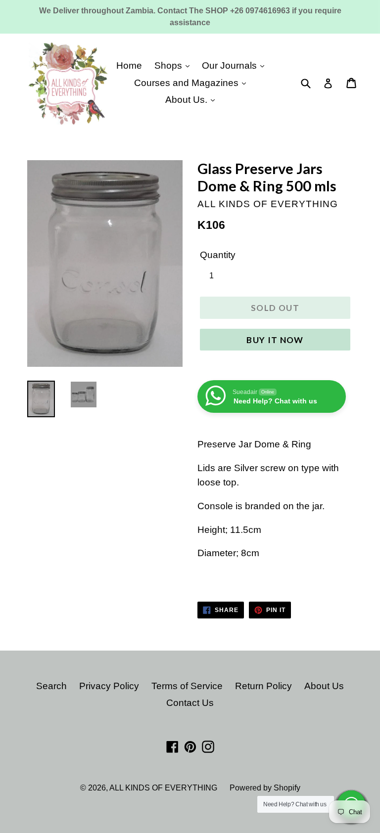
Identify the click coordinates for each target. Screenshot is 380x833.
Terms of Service (187, 686)
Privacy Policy (109, 686)
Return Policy (263, 686)
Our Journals (230, 65)
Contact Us (190, 703)
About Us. (187, 99)
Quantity (218, 255)
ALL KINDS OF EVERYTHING (163, 788)
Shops (169, 65)
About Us (324, 686)
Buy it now (275, 340)
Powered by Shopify (265, 788)
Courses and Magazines (187, 83)
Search (51, 686)
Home (129, 65)
